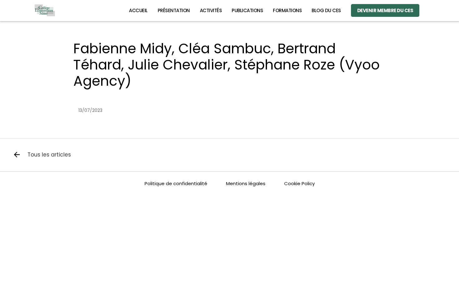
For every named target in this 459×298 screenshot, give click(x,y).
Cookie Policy (299, 183)
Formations (287, 10)
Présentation (174, 10)
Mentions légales (245, 183)
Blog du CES (326, 10)
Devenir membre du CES (385, 10)
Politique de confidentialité (176, 183)
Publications (247, 10)
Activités (211, 10)
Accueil (138, 10)
